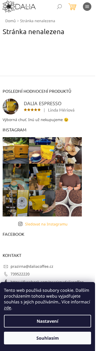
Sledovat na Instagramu (46, 224)
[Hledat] (59, 6)
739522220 (20, 273)
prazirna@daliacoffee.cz (32, 266)
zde (7, 308)
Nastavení (47, 321)
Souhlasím (47, 338)
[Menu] (87, 6)
